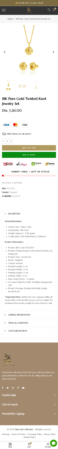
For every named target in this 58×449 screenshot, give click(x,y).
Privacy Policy (50, 434)
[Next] (53, 52)
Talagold (13, 192)
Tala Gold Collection (24, 429)
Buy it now (29, 155)
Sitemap (5, 434)
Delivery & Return (12, 183)
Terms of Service (18, 434)
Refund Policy (30, 437)
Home (10, 19)
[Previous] (4, 52)
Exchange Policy (35, 434)
